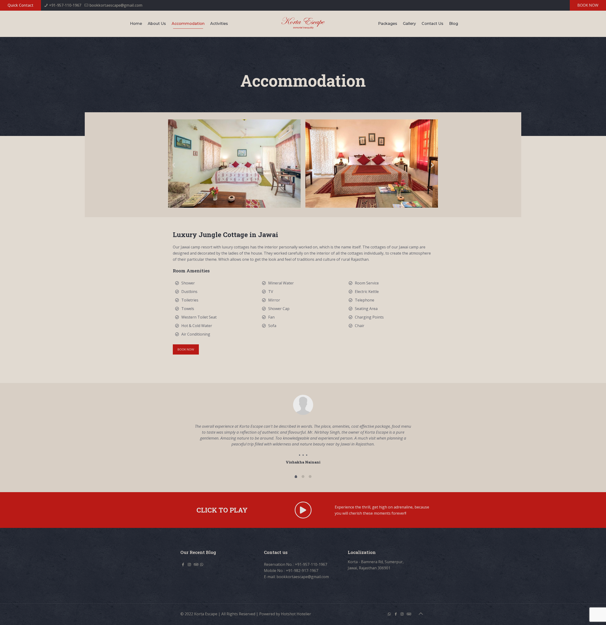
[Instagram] (402, 610)
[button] (173, 165)
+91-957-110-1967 (65, 5)
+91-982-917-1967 (302, 566)
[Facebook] (395, 610)
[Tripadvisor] (408, 610)
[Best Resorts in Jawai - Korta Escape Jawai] (303, 22)
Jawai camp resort (196, 247)
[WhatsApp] (389, 610)
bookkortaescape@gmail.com (116, 5)
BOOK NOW (587, 5)
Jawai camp (409, 247)
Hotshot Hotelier (296, 610)
